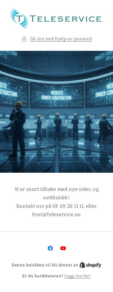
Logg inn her (77, 276)
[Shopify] (90, 265)
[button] (56, 39)
